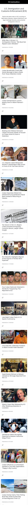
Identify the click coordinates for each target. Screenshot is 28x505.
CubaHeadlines (15, 2)
